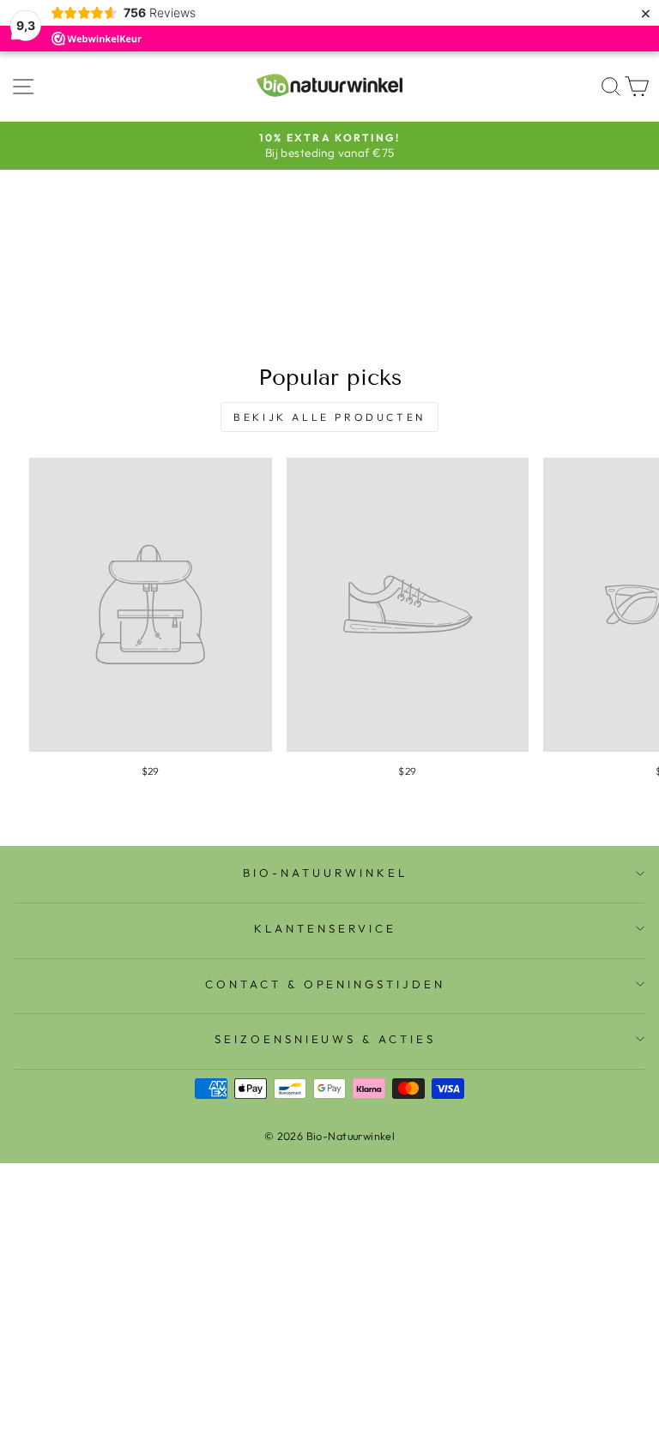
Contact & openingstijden (325, 984)
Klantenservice (325, 928)
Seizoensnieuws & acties (325, 1039)
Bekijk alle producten (329, 417)
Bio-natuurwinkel (325, 872)
